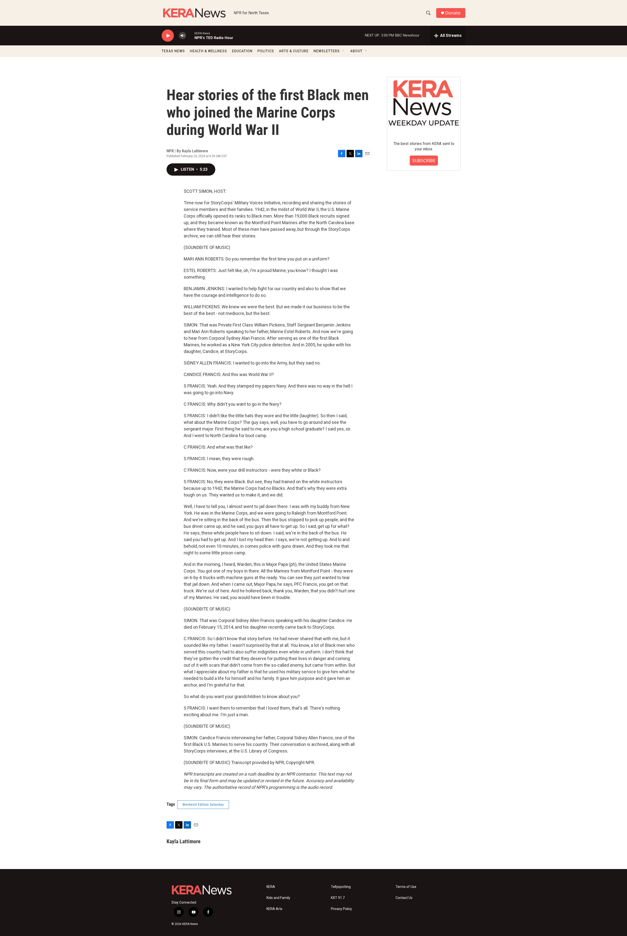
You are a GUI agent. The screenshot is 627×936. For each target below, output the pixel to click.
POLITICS (265, 51)
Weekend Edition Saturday (203, 804)
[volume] (182, 35)
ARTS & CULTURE (294, 51)
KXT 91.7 (338, 898)
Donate (452, 12)
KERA (270, 887)
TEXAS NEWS (173, 51)
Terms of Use (406, 887)
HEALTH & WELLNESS (208, 51)
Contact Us (404, 898)
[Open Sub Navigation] (343, 51)
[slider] (190, 35)
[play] (168, 36)
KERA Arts (274, 909)
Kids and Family (278, 898)
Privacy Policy (341, 909)
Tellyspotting (341, 887)
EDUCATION (242, 51)
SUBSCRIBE (423, 160)
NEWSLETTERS (327, 51)
